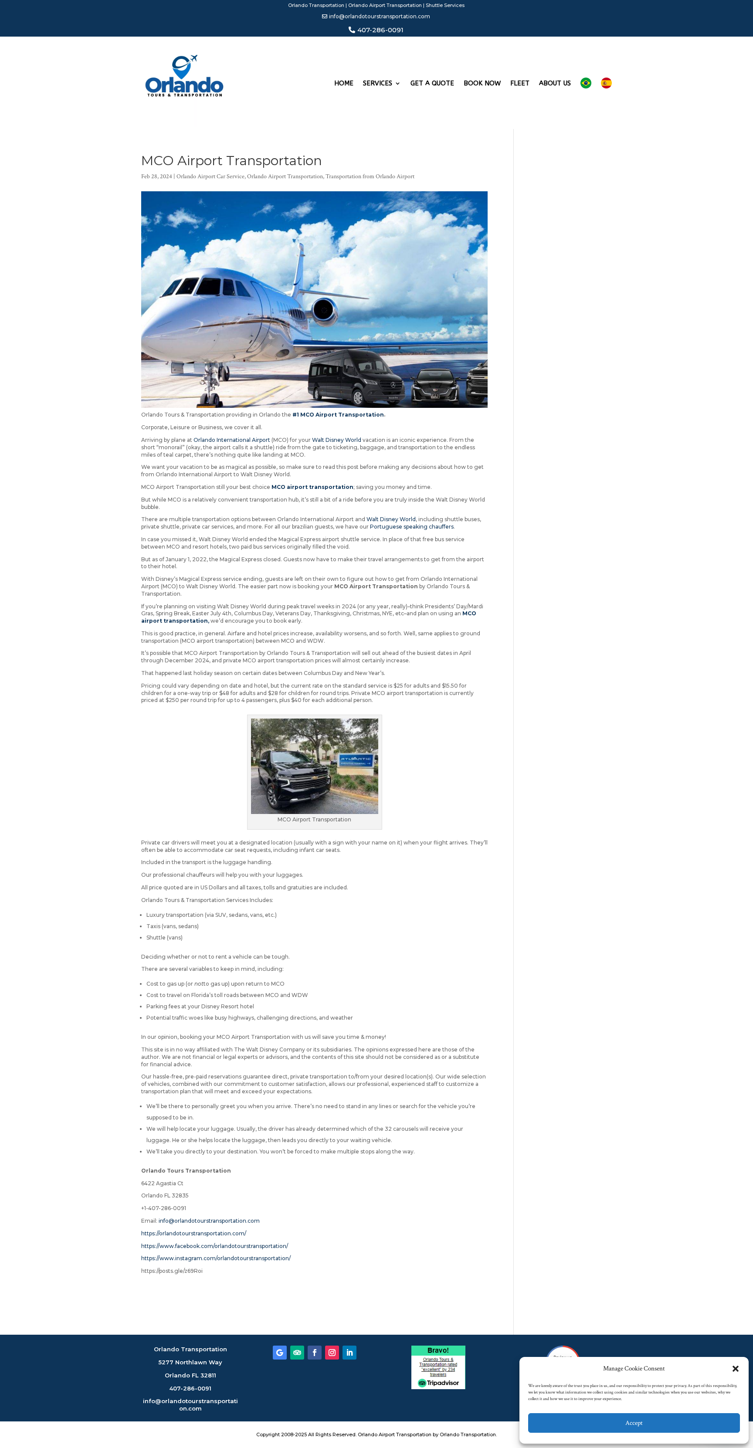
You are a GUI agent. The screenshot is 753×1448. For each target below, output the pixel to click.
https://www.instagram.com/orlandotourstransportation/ (216, 1258)
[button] (735, 1368)
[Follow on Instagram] (332, 1353)
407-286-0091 (380, 30)
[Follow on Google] (280, 1353)
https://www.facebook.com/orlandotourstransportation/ (214, 1246)
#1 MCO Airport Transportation (337, 414)
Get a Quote (432, 83)
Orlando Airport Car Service (210, 176)
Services (377, 83)
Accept (634, 1423)
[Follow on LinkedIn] (349, 1353)
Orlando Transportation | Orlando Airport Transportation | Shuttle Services (376, 5)
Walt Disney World (336, 440)
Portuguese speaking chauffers (412, 526)
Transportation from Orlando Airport (370, 176)
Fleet (519, 83)
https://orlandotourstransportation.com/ (193, 1233)
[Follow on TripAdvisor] (297, 1353)
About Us (555, 83)
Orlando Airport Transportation (285, 176)
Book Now (482, 83)
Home (343, 83)
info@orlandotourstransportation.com (379, 16)
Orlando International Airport (231, 440)
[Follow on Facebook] (315, 1353)
